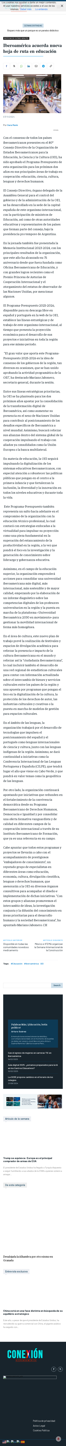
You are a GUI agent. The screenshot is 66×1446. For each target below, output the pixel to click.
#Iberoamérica (31, 963)
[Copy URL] (50, 66)
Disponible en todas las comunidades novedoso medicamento (16, 947)
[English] (4, 1441)
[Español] (23, 1441)
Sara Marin (12, 125)
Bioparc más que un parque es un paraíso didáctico (33, 30)
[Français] (9, 1441)
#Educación (16, 963)
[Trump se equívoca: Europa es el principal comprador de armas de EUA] (33, 1141)
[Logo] (33, 1355)
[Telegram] (43, 66)
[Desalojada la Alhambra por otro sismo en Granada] (33, 1222)
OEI (42, 963)
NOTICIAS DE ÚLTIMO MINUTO (16, 38)
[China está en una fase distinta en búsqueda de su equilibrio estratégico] (33, 1293)
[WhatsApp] (21, 66)
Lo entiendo (41, 9)
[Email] (36, 66)
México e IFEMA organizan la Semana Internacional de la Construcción (48, 947)
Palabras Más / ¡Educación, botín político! (29, 1026)
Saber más (25, 9)
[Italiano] (19, 1441)
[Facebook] (6, 66)
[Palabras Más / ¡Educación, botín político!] (33, 1009)
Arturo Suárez (18, 1031)
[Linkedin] (28, 66)
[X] (14, 66)
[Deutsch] (14, 1441)
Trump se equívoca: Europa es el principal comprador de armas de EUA (27, 1159)
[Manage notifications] (58, 1438)
